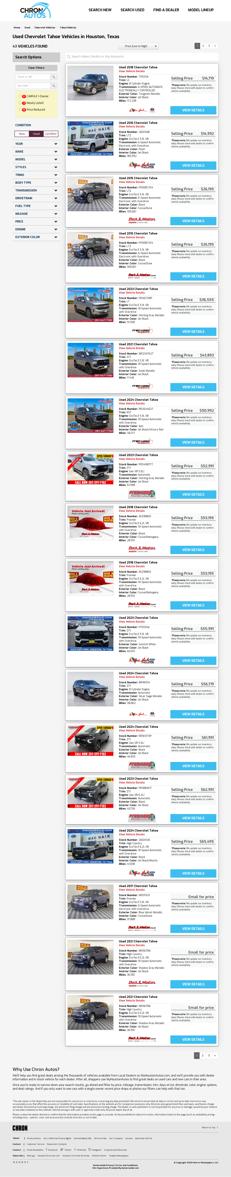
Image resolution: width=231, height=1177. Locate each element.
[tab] (36, 125)
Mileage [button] (21, 214)
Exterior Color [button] (27, 237)
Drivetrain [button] (23, 198)
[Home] (36, 10)
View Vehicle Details (132, 71)
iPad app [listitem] (31, 1155)
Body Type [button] (23, 183)
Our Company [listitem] (116, 1138)
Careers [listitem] (129, 1138)
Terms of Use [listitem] (100, 1138)
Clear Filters (36, 68)
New (22, 134)
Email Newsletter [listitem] (35, 1150)
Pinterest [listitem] (81, 1150)
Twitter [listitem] (67, 1150)
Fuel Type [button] (23, 206)
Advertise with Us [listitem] (143, 1138)
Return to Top (208, 1127)
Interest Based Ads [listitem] (82, 1138)
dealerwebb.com (130, 1168)
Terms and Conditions (126, 1165)
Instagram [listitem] (97, 1150)
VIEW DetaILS (193, 110)
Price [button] (19, 221)
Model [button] (20, 159)
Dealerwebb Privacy (103, 1165)
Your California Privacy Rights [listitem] (57, 1138)
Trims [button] (19, 175)
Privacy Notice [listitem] (34, 1138)
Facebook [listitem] (53, 1150)
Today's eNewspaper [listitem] (119, 1155)
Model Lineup (201, 10)
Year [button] (19, 144)
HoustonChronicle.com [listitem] (49, 1155)
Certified (50, 134)
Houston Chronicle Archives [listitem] (75, 1155)
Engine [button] (20, 229)
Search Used (132, 10)
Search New (100, 10)
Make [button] (19, 151)
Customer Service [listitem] (35, 1144)
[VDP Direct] (142, 110)
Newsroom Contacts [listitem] (56, 1144)
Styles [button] (20, 167)
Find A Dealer (166, 10)
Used (36, 134)
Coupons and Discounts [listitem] (115, 1150)
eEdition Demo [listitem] (99, 1155)
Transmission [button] (26, 190)
